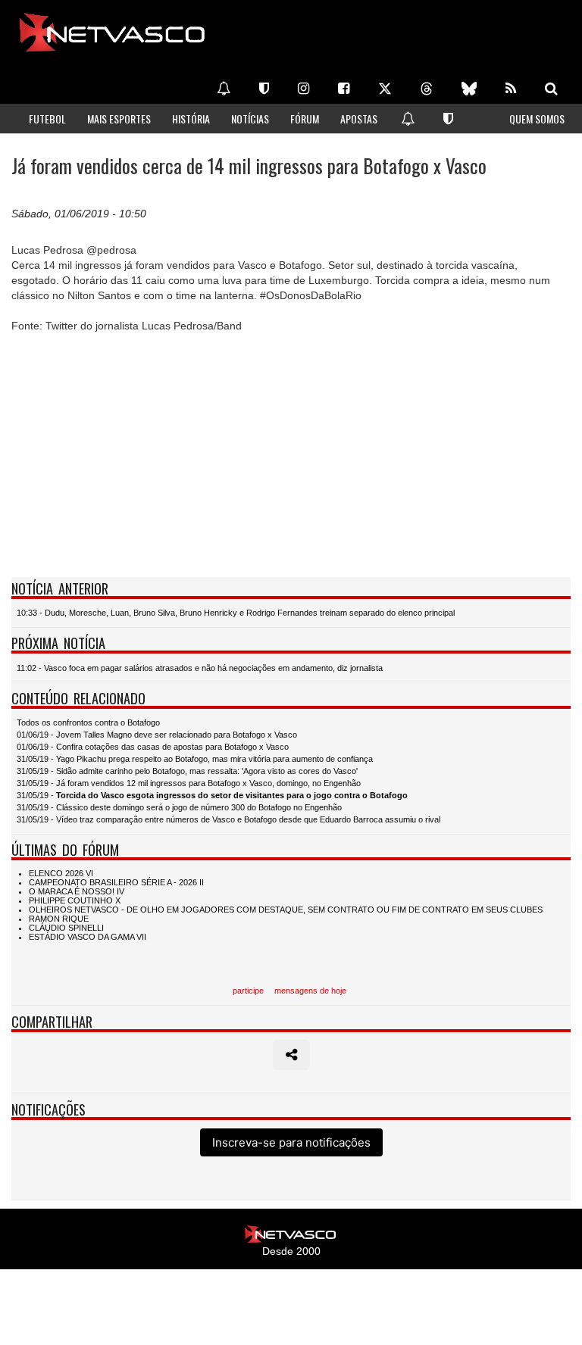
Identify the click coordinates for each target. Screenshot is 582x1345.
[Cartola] (264, 88)
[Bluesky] (469, 88)
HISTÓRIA (191, 118)
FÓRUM (304, 118)
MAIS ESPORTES (119, 118)
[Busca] (551, 88)
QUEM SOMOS (537, 118)
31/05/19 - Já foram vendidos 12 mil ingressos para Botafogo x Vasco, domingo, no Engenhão (189, 783)
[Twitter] (385, 88)
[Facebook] (343, 88)
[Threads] (427, 88)
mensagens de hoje (310, 990)
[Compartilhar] (291, 1055)
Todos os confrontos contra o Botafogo (88, 722)
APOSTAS (358, 118)
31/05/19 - (212, 795)
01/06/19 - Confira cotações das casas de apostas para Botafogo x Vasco (153, 746)
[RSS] (511, 88)
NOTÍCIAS (250, 118)
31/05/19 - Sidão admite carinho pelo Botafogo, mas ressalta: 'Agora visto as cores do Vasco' (187, 770)
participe (248, 990)
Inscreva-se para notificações (291, 1142)
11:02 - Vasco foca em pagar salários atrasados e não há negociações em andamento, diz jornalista (200, 667)
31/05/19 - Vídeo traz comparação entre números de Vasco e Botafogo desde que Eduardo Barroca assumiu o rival (228, 819)
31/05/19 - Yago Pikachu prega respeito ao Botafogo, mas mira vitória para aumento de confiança (195, 758)
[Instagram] (303, 88)
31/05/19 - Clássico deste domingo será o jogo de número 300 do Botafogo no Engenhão (179, 807)
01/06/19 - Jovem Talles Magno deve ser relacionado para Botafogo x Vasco (157, 734)
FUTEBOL (47, 118)
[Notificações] (223, 88)
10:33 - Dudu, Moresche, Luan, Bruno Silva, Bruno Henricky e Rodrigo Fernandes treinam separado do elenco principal (236, 612)
